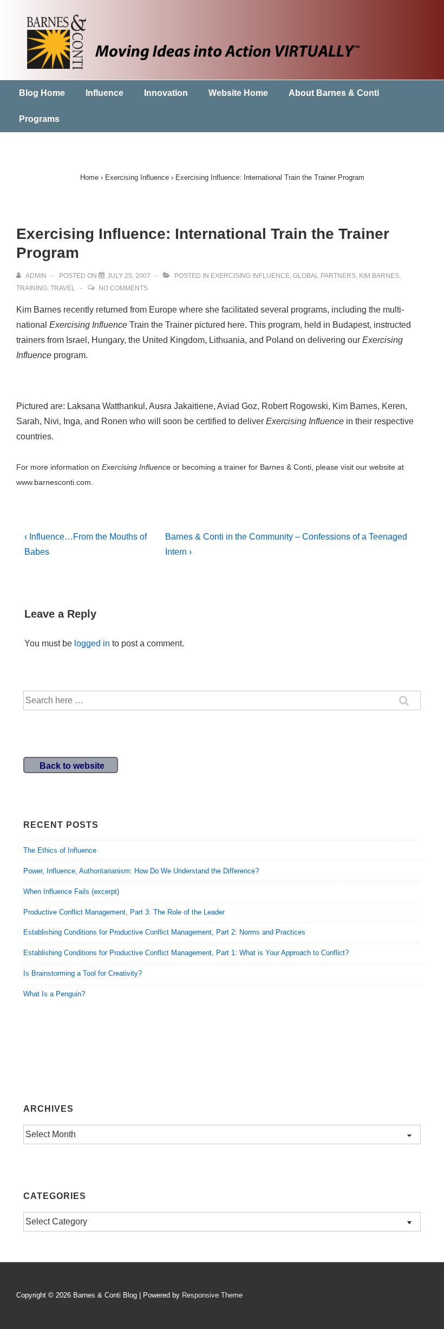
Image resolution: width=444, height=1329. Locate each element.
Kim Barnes (379, 276)
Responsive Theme (212, 1295)
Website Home (238, 93)
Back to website (72, 765)
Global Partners (324, 276)
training (31, 288)
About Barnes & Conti (334, 93)
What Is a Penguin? (54, 994)
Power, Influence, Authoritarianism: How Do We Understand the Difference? (141, 871)
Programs (39, 119)
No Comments (123, 288)
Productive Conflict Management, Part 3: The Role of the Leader (124, 912)
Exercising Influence (250, 276)
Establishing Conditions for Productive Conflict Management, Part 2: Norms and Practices (164, 932)
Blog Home (42, 93)
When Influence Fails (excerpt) (71, 891)
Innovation (166, 93)
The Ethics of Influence (59, 850)
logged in (92, 643)
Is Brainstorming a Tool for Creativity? (82, 973)
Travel (62, 288)
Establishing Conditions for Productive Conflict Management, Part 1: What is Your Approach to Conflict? (186, 953)
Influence (104, 93)
